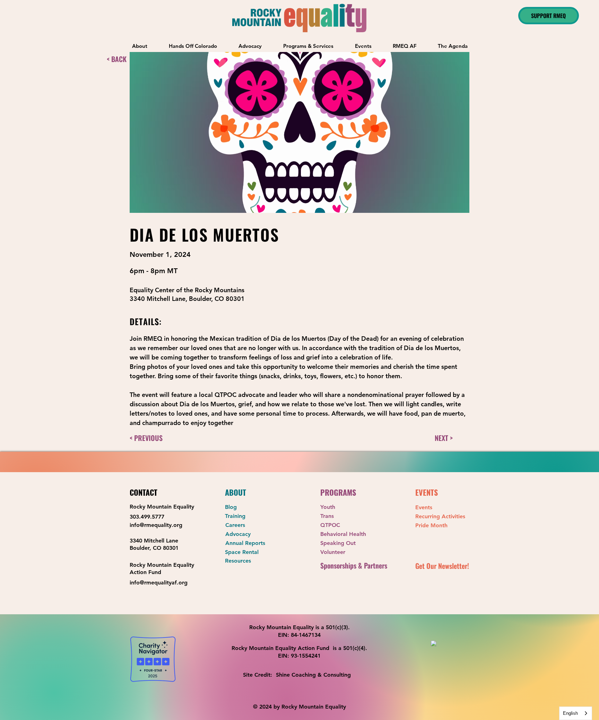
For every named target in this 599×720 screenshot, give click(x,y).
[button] (308, 46)
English (570, 713)
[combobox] (575, 713)
